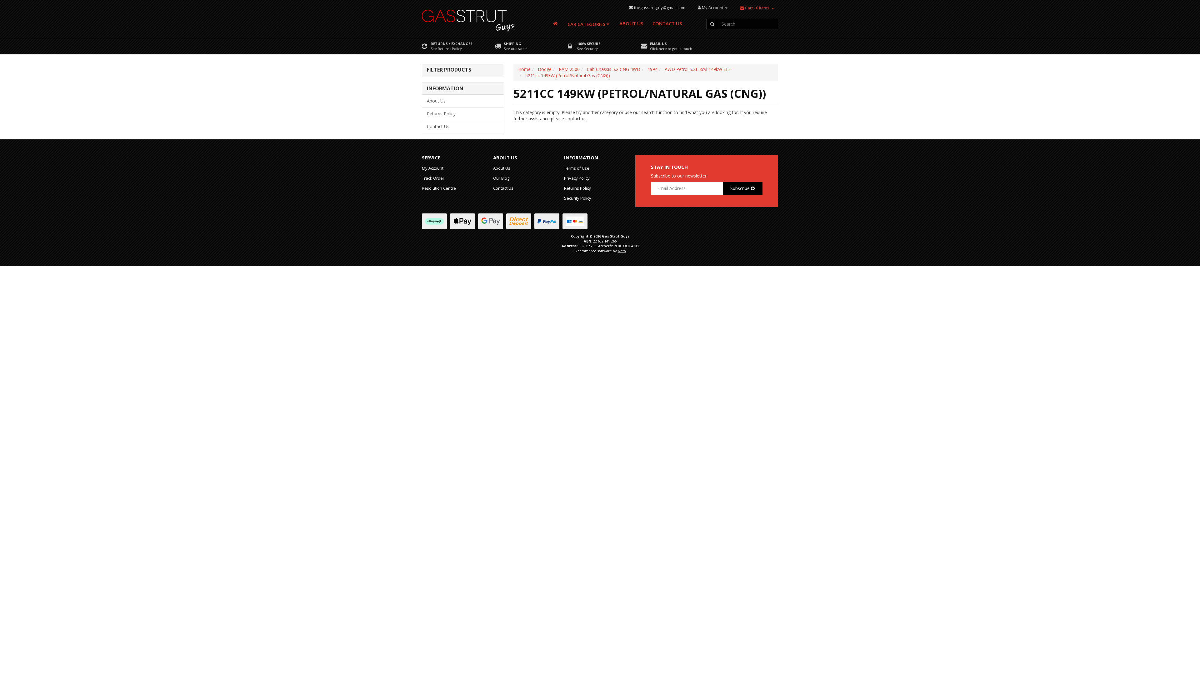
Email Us (658, 43)
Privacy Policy (577, 178)
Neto (622, 250)
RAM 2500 (569, 69)
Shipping (512, 43)
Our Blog (501, 178)
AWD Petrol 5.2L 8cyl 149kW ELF (698, 69)
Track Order (433, 178)
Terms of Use (576, 168)
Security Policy (577, 198)
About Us (631, 23)
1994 (653, 69)
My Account (432, 168)
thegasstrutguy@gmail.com (659, 7)
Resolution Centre (439, 188)
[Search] (712, 24)
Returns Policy (441, 114)
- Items (757, 8)
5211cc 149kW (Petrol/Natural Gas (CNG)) (567, 75)
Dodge (545, 69)
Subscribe (740, 188)
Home (524, 69)
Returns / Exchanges (451, 43)
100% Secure (588, 43)
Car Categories (587, 24)
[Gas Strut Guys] (468, 19)
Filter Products (449, 70)
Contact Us (667, 23)
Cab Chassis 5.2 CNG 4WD (613, 69)
